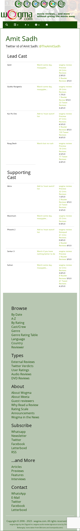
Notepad (63, 232)
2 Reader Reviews (63, 200)
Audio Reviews (21, 374)
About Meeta (20, 397)
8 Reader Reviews (63, 276)
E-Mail (15, 498)
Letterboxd (19, 448)
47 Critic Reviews (62, 120)
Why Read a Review (24, 405)
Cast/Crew (18, 327)
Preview (62, 67)
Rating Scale (19, 409)
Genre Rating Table (24, 335)
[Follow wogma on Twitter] (36, 4)
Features (17, 475)
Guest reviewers (22, 401)
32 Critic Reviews (62, 192)
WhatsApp (18, 493)
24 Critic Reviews (62, 71)
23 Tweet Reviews (63, 103)
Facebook (18, 444)
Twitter (16, 440)
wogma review (65, 64)
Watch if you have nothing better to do (46, 252)
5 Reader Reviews (63, 79)
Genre (15, 331)
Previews (17, 471)
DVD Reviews (20, 378)
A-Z (13, 319)
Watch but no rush (45, 143)
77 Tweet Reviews (63, 157)
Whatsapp (18, 432)
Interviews (18, 479)
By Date (16, 314)
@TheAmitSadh (49, 46)
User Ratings (20, 370)
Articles (16, 467)
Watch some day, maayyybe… (44, 66)
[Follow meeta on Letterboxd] (53, 4)
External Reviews (23, 362)
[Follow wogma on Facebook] (27, 4)
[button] (7, 24)
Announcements (23, 413)
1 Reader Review (63, 98)
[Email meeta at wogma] (61, 4)
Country (17, 343)
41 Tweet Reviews (63, 282)
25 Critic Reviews (62, 219)
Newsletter (19, 436)
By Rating (17, 323)
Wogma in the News (25, 417)
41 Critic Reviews (62, 236)
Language (18, 339)
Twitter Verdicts (22, 366)
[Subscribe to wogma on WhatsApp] (19, 4)
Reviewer (17, 347)
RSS (14, 452)
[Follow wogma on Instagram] (44, 4)
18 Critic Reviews (62, 149)
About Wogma (21, 393)
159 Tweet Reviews (63, 133)
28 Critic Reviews (62, 90)
